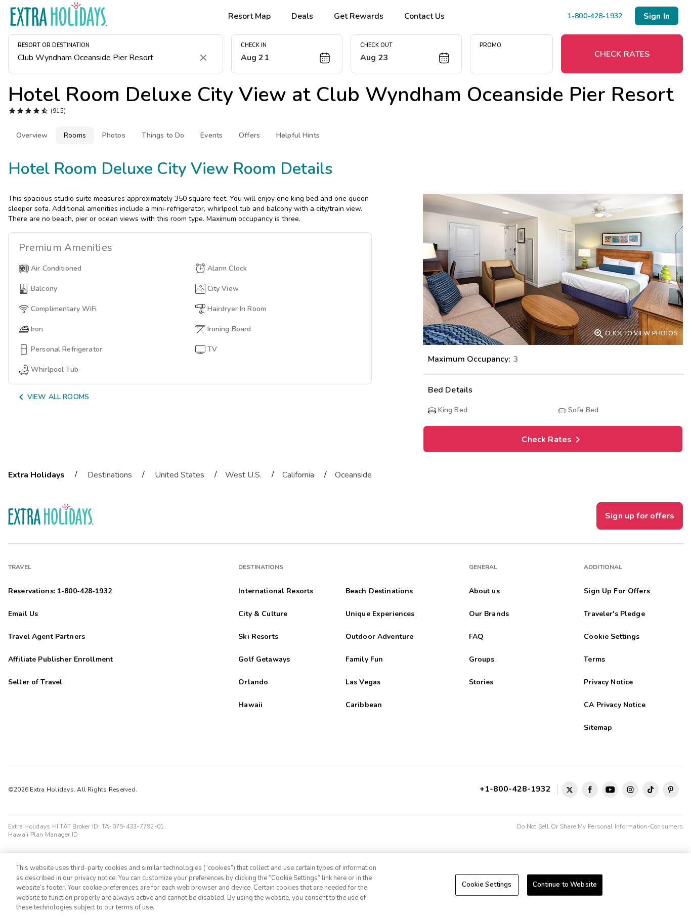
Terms (594, 659)
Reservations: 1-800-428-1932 (60, 591)
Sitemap (598, 727)
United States (179, 474)
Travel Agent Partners (46, 636)
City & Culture (262, 614)
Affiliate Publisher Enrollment (60, 659)
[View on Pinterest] (671, 789)
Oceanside (353, 474)
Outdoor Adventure (379, 636)
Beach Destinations (379, 591)
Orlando (253, 682)
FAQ (476, 636)
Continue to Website (565, 884)
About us (484, 591)
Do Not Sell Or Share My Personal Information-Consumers (600, 826)
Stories (481, 682)
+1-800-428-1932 (517, 789)
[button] (286, 53)
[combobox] (105, 58)
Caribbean (364, 705)
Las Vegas (363, 682)
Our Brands (489, 614)
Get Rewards (358, 16)
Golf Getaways (264, 659)
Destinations (110, 474)
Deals (302, 16)
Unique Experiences (380, 614)
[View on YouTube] (610, 789)
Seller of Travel (35, 682)
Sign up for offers (639, 515)
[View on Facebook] (590, 789)
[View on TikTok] (650, 789)
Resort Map (249, 16)
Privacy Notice (608, 682)
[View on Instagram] (630, 789)
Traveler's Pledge (614, 614)
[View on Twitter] (570, 789)
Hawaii (250, 705)
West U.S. (243, 474)
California (298, 474)
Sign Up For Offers (617, 591)
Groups (482, 659)
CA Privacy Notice (614, 705)
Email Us (23, 614)
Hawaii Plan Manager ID (43, 834)
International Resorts (275, 591)
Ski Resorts (258, 636)
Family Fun (364, 659)
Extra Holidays (36, 474)
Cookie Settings (487, 884)
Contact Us (424, 16)
